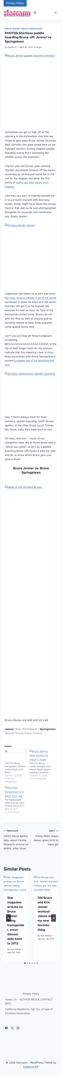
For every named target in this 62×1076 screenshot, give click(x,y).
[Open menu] (55, 12)
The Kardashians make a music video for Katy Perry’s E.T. (14, 802)
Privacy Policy (15, 3)
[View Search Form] (35, 12)
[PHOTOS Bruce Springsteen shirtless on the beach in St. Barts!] (15, 755)
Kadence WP (31, 1066)
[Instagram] (17, 1028)
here (39, 425)
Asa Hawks (15, 949)
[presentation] (16, 883)
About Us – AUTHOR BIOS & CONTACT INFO (29, 1001)
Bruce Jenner (12, 29)
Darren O (12, 47)
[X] (12, 1028)
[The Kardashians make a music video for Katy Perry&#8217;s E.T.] (15, 792)
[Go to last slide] (8, 918)
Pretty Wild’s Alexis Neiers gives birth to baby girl (46, 838)
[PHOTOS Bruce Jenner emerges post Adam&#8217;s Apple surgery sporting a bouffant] (40, 755)
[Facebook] (6, 1028)
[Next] (53, 918)
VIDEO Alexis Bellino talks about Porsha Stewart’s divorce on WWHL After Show (16, 840)
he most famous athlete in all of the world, (31, 297)
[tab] (25, 963)
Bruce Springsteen (31, 29)
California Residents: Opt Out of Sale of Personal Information (29, 1011)
